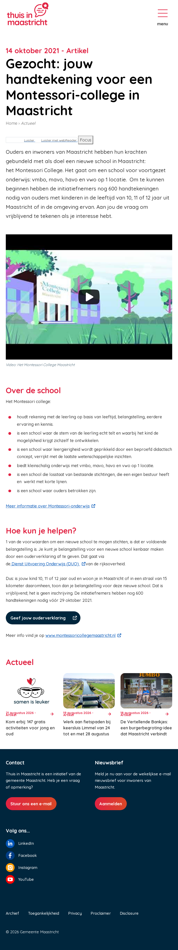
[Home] (44, 14)
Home (11, 123)
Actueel (28, 123)
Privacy (75, 913)
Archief (12, 913)
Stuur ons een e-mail (31, 803)
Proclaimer (101, 913)
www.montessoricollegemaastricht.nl (80, 635)
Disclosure (129, 913)
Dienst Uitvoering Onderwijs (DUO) (45, 564)
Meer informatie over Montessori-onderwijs (48, 506)
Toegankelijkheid (43, 913)
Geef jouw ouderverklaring (38, 618)
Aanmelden (110, 803)
